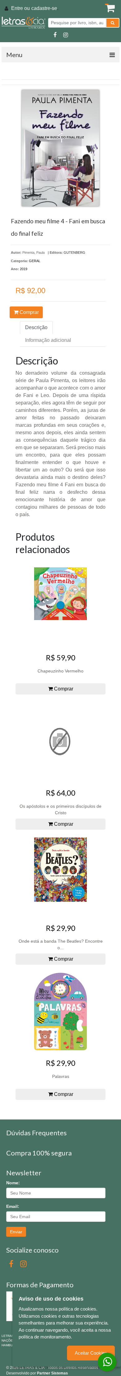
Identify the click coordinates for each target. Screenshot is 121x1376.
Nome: (13, 1182)
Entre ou (20, 8)
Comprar (28, 312)
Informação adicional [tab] (48, 340)
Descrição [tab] (36, 327)
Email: (12, 1206)
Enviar (16, 1231)
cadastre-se (44, 8)
